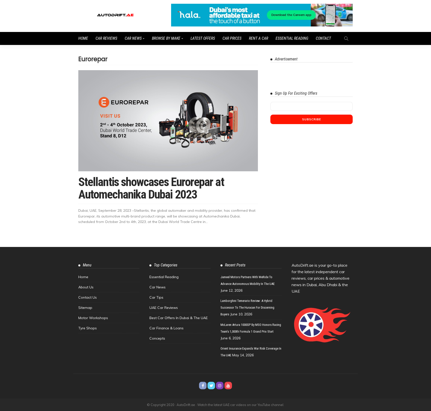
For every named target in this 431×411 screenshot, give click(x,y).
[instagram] (219, 385)
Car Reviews (106, 38)
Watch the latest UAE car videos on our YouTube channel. (240, 405)
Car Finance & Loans (166, 328)
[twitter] (211, 385)
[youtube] (228, 385)
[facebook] (203, 385)
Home (83, 38)
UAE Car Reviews (163, 307)
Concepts (157, 338)
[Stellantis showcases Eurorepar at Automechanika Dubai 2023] (168, 120)
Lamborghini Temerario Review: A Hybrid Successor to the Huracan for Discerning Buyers (247, 307)
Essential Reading (292, 38)
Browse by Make (166, 38)
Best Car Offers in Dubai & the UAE (178, 318)
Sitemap (85, 307)
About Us (86, 287)
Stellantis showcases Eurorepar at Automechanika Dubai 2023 (151, 188)
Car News (133, 38)
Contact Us (87, 297)
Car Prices (231, 38)
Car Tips (156, 297)
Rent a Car (258, 38)
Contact (323, 38)
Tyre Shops (87, 328)
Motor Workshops (93, 318)
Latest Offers (203, 38)
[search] (346, 38)
